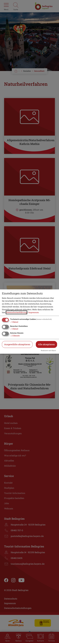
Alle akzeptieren (46, 344)
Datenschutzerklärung (16, 312)
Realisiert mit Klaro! (48, 350)
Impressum (33, 312)
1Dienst (14, 322)
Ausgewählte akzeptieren (17, 344)
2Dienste (15, 335)
